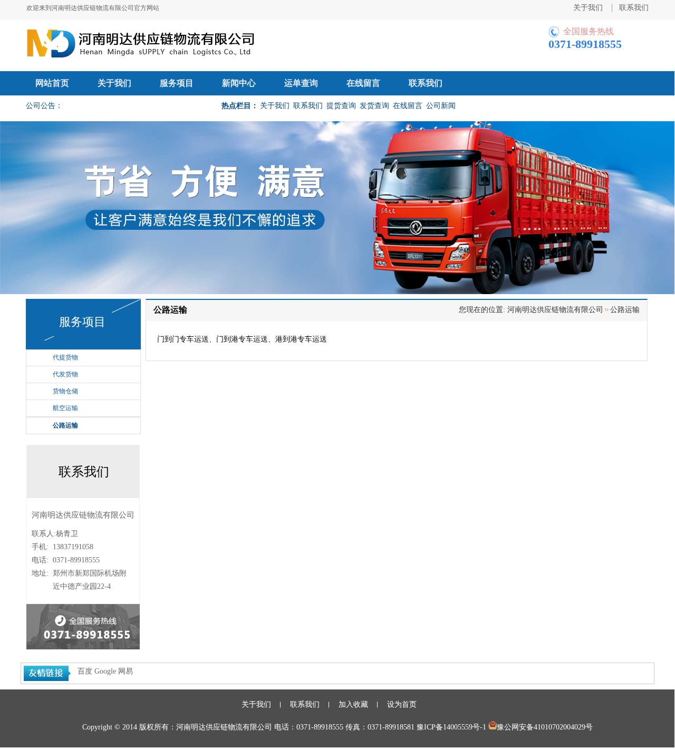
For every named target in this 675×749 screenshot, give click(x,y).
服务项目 (177, 83)
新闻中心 (239, 83)
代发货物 (65, 374)
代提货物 (65, 358)
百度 (85, 672)
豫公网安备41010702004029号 (545, 728)
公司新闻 (441, 106)
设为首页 (402, 705)
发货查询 (374, 106)
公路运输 (65, 426)
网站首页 (52, 83)
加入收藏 (353, 705)
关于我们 (114, 83)
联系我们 (425, 83)
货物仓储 (65, 391)
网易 (125, 672)
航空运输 (65, 408)
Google (105, 672)
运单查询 (301, 83)
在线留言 (363, 83)
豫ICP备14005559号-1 (451, 728)
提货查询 (341, 106)
